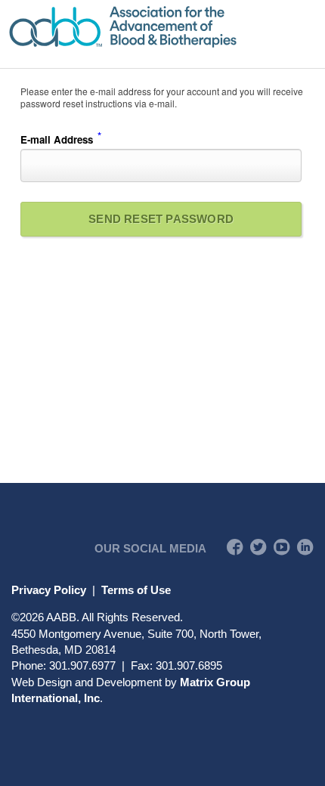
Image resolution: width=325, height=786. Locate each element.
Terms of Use (136, 589)
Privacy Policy (48, 589)
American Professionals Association (162, 27)
